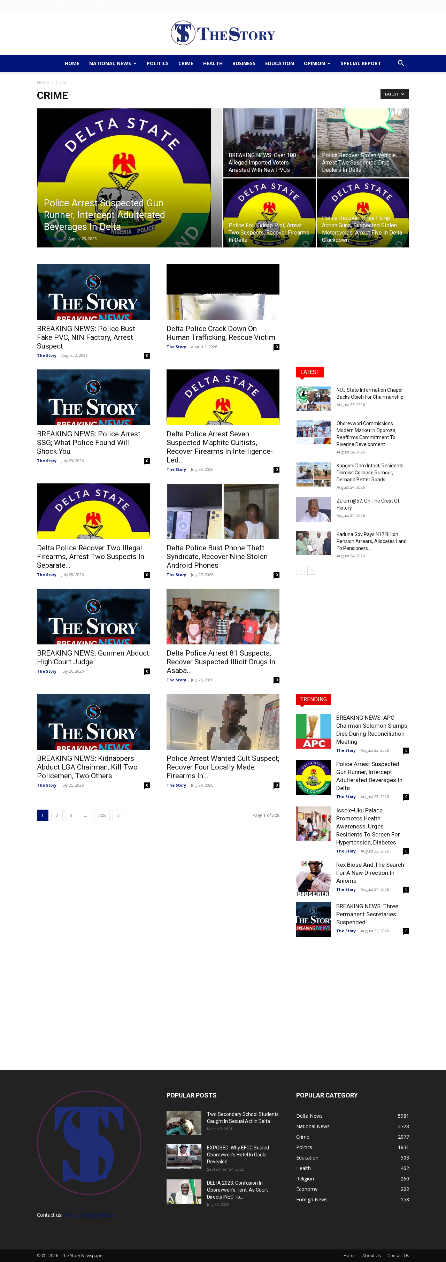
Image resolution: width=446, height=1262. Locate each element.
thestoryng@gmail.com (90, 1214)
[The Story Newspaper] (223, 33)
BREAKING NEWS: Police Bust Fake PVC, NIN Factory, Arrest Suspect (86, 337)
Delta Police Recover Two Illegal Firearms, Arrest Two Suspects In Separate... (90, 556)
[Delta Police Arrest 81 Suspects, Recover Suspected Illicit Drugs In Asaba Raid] (223, 616)
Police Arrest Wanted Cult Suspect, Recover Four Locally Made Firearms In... (223, 767)
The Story (53, 238)
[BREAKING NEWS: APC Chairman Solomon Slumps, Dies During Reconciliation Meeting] (313, 731)
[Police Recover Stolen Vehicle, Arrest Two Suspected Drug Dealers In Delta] (363, 142)
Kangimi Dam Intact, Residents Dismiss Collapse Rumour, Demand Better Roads (370, 472)
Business (243, 63)
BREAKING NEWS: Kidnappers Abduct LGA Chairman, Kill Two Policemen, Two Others (87, 767)
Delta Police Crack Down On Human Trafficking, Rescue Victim (221, 333)
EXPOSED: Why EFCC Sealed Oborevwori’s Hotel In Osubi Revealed (238, 1154)
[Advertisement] (352, 307)
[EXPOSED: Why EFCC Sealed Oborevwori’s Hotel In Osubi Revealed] (184, 1156)
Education (279, 63)
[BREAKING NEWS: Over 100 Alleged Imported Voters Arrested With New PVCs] (269, 142)
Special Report (361, 63)
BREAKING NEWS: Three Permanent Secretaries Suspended (367, 914)
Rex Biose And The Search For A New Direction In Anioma (370, 872)
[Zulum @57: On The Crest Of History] (313, 509)
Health (213, 63)
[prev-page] (300, 570)
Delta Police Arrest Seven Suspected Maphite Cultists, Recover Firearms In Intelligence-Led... (220, 447)
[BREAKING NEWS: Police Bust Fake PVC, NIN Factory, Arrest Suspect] (93, 292)
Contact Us (146, 4)
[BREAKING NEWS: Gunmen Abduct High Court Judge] (93, 616)
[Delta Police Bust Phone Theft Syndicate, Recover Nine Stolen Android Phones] (223, 511)
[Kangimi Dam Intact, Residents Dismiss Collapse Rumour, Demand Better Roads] (313, 474)
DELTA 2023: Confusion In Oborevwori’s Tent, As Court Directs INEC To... (237, 1190)
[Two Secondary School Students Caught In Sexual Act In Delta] (184, 1123)
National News (110, 63)
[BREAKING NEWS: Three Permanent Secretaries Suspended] (313, 919)
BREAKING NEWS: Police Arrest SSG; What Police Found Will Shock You (88, 443)
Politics (158, 63)
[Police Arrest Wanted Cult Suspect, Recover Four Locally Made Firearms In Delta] (223, 722)
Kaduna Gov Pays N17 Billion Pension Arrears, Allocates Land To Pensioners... (372, 541)
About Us (121, 4)
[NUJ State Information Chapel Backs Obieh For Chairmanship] (313, 399)
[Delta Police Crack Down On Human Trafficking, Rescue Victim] (223, 292)
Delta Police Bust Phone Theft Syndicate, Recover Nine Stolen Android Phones (217, 556)
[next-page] (118, 815)
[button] (400, 64)
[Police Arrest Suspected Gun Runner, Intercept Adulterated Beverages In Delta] (129, 188)
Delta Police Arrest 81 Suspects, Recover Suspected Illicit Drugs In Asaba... (221, 662)
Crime (185, 63)
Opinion (314, 63)
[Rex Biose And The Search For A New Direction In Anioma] (313, 878)
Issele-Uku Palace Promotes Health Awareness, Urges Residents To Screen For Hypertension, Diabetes (368, 826)
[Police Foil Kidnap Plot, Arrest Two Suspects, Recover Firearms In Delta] (269, 212)
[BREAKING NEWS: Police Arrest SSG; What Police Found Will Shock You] (93, 397)
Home (101, 4)
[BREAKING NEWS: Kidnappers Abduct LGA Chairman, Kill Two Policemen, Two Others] (93, 722)
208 (102, 815)
